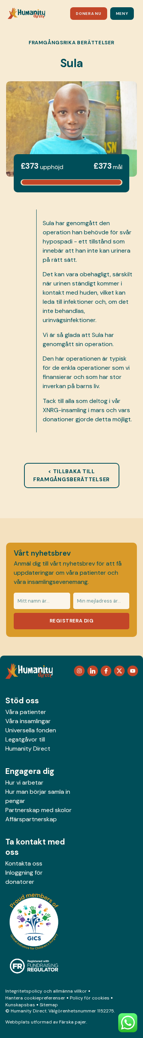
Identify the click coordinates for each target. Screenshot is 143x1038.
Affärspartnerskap (31, 819)
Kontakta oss (23, 863)
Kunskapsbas (20, 1005)
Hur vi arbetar (24, 782)
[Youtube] (132, 671)
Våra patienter (25, 712)
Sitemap (49, 1005)
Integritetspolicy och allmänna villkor (46, 991)
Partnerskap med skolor (38, 810)
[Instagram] (79, 671)
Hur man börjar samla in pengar (37, 796)
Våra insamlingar (28, 721)
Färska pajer (72, 1022)
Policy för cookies (89, 998)
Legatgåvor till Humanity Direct (27, 744)
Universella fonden (30, 730)
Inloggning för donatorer (24, 877)
